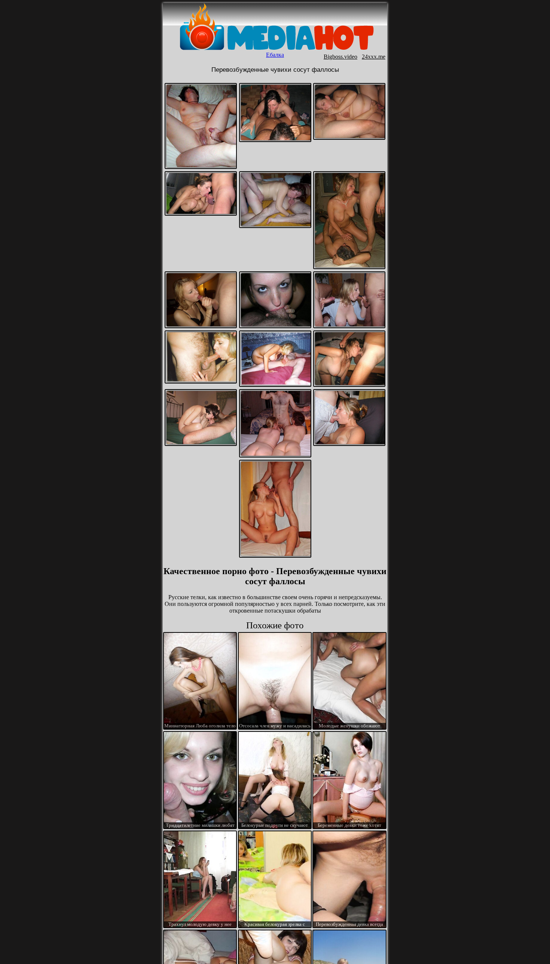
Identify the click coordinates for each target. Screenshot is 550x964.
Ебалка (275, 55)
